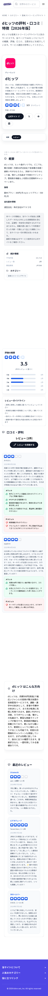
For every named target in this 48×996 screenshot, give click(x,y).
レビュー (16, 137)
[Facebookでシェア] (38, 116)
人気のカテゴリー (11, 972)
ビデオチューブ (16, 820)
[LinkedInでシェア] (9, 123)
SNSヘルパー (15, 894)
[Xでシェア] (29, 116)
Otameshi (14, 772)
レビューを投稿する (25, 444)
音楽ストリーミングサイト (17, 276)
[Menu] (43, 4)
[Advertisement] (24, 314)
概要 (7, 137)
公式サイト (12, 116)
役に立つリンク (10, 978)
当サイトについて (11, 967)
